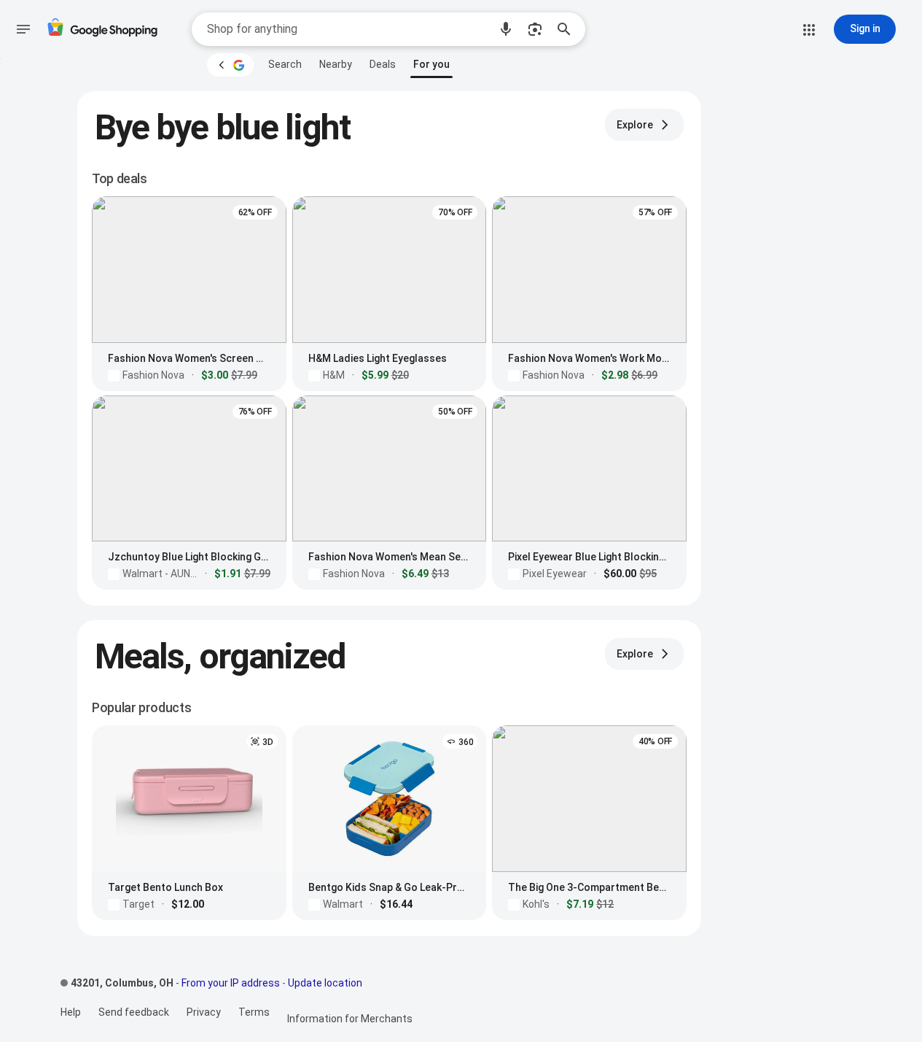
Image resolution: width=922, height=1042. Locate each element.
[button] (505, 29)
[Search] (568, 29)
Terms (254, 1012)
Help (70, 1012)
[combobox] (347, 29)
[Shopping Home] (102, 29)
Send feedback (133, 1012)
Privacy (204, 1012)
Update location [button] (325, 983)
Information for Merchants (350, 1018)
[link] (285, 64)
